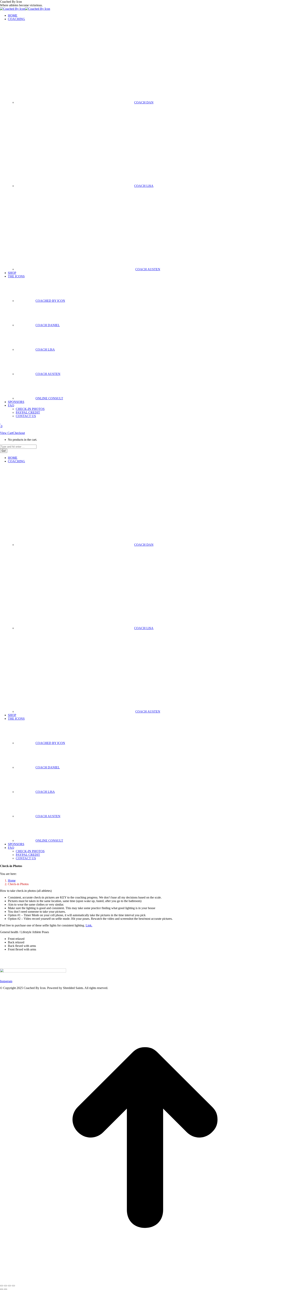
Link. (89, 925)
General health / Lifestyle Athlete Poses (24, 932)
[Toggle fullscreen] (9, 1285)
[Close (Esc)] (1, 1285)
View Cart (6, 433)
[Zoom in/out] (13, 1285)
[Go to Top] (145, 1281)
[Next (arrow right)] (5, 1289)
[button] (145, 932)
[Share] (5, 1285)
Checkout (19, 433)
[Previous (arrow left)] (1, 1289)
